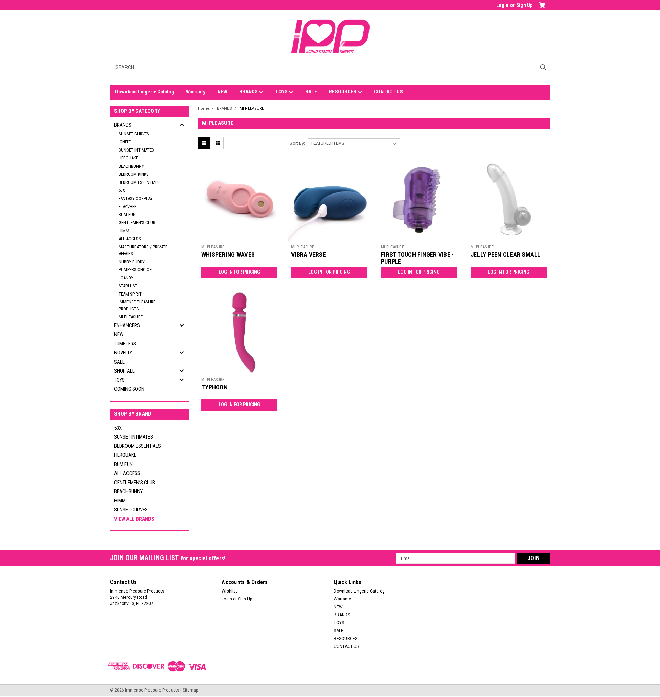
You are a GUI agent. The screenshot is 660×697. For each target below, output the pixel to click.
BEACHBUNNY (131, 166)
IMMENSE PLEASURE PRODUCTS (137, 305)
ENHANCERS (127, 325)
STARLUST (128, 285)
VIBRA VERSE (308, 254)
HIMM (124, 230)
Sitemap (190, 690)
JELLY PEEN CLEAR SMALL (506, 254)
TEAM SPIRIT (130, 294)
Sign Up (524, 5)
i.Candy (126, 277)
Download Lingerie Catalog (144, 92)
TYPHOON (214, 387)
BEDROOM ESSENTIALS (139, 182)
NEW (222, 92)
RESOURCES (343, 92)
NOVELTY (123, 353)
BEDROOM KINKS (134, 174)
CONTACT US (388, 92)
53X (122, 190)
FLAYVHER (128, 206)
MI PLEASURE (131, 316)
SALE (311, 92)
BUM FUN (127, 214)
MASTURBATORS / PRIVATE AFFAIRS (143, 250)
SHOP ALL (124, 371)
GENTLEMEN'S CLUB (137, 222)
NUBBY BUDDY (132, 261)
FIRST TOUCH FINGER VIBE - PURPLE (417, 258)
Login (502, 5)
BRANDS (249, 92)
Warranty (196, 92)
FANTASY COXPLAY (136, 198)
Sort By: (297, 143)
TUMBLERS (125, 344)
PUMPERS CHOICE (135, 269)
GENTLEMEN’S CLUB (134, 482)
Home (203, 108)
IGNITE (125, 141)
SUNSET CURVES (131, 510)
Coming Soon (129, 389)
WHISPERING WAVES (228, 254)
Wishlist (229, 591)
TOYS (282, 92)
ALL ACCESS (130, 238)
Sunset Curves (134, 133)
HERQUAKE (128, 158)
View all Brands (134, 519)
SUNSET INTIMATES (136, 150)
